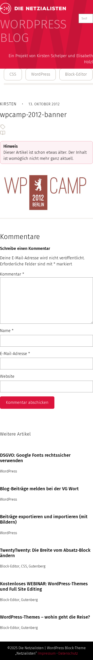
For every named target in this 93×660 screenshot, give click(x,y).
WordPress (40, 74)
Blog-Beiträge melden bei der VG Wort (39, 488)
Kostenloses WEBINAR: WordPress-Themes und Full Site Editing (44, 586)
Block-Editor (76, 74)
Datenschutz (68, 653)
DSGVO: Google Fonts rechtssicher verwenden (35, 457)
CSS (12, 74)
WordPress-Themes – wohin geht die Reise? (45, 617)
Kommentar (12, 274)
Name (7, 330)
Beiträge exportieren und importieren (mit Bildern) (44, 519)
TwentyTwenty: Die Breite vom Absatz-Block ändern (45, 552)
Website (7, 376)
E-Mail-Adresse (15, 353)
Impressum (47, 653)
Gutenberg (37, 566)
